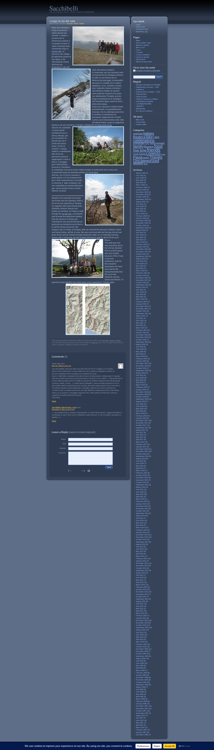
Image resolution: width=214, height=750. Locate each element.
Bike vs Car (140, 47)
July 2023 (139, 261)
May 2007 (139, 723)
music (163, 154)
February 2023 (141, 273)
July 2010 (139, 632)
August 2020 (140, 344)
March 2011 (140, 613)
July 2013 (139, 547)
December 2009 (142, 649)
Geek (136, 154)
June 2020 (140, 349)
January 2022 (141, 304)
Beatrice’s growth (142, 45)
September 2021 (142, 313)
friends (76, 23)
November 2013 (142, 537)
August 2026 (140, 173)
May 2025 (139, 209)
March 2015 (140, 499)
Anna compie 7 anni (143, 43)
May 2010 (139, 637)
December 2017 (142, 420)
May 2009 (139, 665)
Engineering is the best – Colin (147, 87)
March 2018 (140, 413)
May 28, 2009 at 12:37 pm (61, 366)
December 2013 (142, 535)
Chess (138, 50)
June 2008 (140, 692)
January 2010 (141, 647)
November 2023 (142, 252)
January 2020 (141, 361)
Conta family (140, 122)
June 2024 (140, 235)
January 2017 (141, 447)
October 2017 (141, 425)
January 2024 (141, 247)
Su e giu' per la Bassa (144, 111)
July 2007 (139, 718)
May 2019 (139, 380)
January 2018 (141, 418)
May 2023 (139, 266)
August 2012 (140, 573)
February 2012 (141, 587)
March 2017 (140, 442)
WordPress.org (141, 32)
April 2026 (139, 182)
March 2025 (140, 213)
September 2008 (142, 685)
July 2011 (139, 604)
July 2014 (139, 518)
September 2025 (142, 199)
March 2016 (140, 470)
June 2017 (140, 435)
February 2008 (141, 701)
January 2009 (141, 675)
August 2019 (140, 373)
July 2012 (139, 575)
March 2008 (140, 699)
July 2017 (139, 432)
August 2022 (140, 287)
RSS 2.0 (95, 342)
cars (156, 137)
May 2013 (139, 551)
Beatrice (139, 137)
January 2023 (141, 275)
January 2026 (141, 190)
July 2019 (139, 375)
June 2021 (140, 320)
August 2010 (140, 630)
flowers (149, 146)
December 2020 (142, 335)
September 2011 (142, 599)
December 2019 (142, 363)
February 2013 (141, 558)
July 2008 (139, 689)
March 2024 (140, 242)
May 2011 (139, 608)
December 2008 (142, 677)
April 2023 (139, 268)
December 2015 (142, 477)
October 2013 (141, 539)
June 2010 (140, 635)
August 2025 (140, 202)
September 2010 (142, 627)
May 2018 (139, 409)
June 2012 (140, 577)
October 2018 (141, 397)
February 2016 (141, 473)
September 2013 (142, 542)
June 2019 (140, 378)
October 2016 (141, 454)
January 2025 (141, 218)
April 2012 (139, 582)
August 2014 (140, 516)
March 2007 (140, 727)
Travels (81, 23)
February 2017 (141, 444)
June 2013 (140, 549)
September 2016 (142, 456)
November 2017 (142, 423)
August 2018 (140, 401)
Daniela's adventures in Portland (148, 85)
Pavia (137, 157)
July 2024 (139, 232)
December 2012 (142, 563)
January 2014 (141, 532)
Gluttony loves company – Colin (148, 92)
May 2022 (139, 294)
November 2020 (142, 337)
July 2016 (139, 461)
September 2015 (142, 485)
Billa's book (140, 120)
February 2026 (141, 187)
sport (146, 157)
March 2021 (140, 328)
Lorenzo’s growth (142, 57)
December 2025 (142, 192)
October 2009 (141, 654)
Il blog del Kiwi (141, 94)
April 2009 (139, 668)
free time (70, 23)
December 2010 (142, 620)
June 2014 (140, 520)
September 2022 (142, 285)
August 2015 (140, 487)
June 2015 (140, 492)
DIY (147, 143)
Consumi (139, 52)
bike (149, 137)
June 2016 (140, 463)
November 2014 (142, 509)
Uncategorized (146, 160)
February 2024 (141, 244)
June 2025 (140, 206)
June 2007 (140, 720)
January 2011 (141, 618)
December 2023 (142, 249)
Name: (63, 439)
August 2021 (140, 316)
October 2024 (141, 225)
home (142, 154)
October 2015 (141, 482)
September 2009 (142, 656)
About (138, 40)
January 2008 (141, 704)
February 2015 (141, 501)
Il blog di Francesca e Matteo (147, 99)
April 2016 (139, 468)
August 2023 (140, 259)
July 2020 (139, 347)
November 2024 (142, 223)
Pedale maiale (141, 124)
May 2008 (139, 694)
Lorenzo (153, 154)
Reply (54, 401)
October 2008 (141, 682)
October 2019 (141, 368)
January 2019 (141, 390)
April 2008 (139, 697)
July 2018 (139, 404)
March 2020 (140, 356)
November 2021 (142, 309)
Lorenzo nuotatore (143, 55)
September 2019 (142, 370)
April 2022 (139, 297)
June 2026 (140, 178)
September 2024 (142, 228)
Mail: (64, 444)
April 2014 (139, 525)
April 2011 (139, 611)
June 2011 (140, 606)
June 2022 (140, 292)
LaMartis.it (140, 106)
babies (148, 133)
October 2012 (141, 568)
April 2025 (139, 211)
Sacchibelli (63, 8)
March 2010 (140, 642)
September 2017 (142, 428)
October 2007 (141, 711)
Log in (138, 24)
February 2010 (141, 644)
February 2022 (141, 302)
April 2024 (139, 240)
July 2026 (139, 175)
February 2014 (141, 530)
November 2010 (142, 623)
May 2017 (139, 437)
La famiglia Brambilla (143, 104)
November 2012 (142, 566)
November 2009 (142, 651)
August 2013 (140, 544)
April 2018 (139, 411)
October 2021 (141, 311)
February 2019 (141, 387)
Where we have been (144, 62)
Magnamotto (140, 109)
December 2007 (142, 706)
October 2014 (141, 511)
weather (138, 163)
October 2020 (141, 340)
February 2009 (141, 673)
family (138, 146)
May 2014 (139, 523)
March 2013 (140, 556)
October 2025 (141, 197)
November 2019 (142, 366)
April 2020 (139, 354)
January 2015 (141, 504)
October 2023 (141, 254)
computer (139, 143)
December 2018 (142, 392)
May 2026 (139, 180)
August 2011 (140, 601)
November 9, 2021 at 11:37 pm (63, 409)
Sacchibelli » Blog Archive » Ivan (64, 407)
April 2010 (139, 639)
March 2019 (140, 385)
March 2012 (140, 585)
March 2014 (140, 527)
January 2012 (141, 589)
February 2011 (141, 616)
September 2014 (142, 513)
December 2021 (142, 306)
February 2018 (141, 416)
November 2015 (142, 480)
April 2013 (139, 554)
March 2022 (140, 299)
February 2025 (141, 216)
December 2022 (142, 278)
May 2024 (139, 237)
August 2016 (140, 459)
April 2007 (139, 725)
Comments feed (142, 29)
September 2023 (142, 256)
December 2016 (142, 449)
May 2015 (139, 494)
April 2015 (139, 497)
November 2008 (142, 680)
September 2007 (142, 713)
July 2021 (139, 318)
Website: (63, 448)
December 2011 (142, 592)
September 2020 (142, 342)
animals (138, 133)
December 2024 (142, 221)
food (158, 146)
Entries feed (140, 27)
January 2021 (141, 332)
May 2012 (139, 580)
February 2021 (141, 330)
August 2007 (140, 715)
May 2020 (139, 352)
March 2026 (140, 185)
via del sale (56, 51)
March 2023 (140, 271)
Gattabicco (140, 89)
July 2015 (139, 489)
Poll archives (141, 59)
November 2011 (142, 594)
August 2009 (140, 658)
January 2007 (141, 732)
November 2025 (142, 194)
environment (157, 143)
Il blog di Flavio (141, 97)
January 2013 (141, 561)
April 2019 (139, 382)
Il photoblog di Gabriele (144, 101)
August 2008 (140, 687)
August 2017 (140, 430)
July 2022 (139, 290)
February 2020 (141, 359)
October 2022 (141, 282)
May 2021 (139, 323)
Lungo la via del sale (62, 21)
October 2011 (141, 597)
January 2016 (141, 475)
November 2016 (142, 451)
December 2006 (142, 735)
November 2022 (142, 280)
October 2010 (141, 625)
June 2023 (140, 263)
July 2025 (139, 204)
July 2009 (139, 661)
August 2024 (140, 230)
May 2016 (139, 466)
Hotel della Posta (104, 125)
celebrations (144, 140)
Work (146, 164)
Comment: (62, 453)
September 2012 (142, 570)
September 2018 (142, 399)
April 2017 (139, 439)
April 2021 (139, 325)
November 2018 (142, 394)
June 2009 (140, 663)
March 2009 (140, 670)
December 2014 (142, 506)
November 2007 (142, 708)
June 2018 (140, 406)
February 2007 (141, 730)
